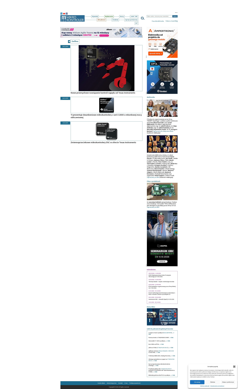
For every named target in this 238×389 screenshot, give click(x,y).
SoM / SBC (134, 16)
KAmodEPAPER (167, 333)
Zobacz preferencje (228, 382)
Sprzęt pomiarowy (131, 20)
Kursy (122, 16)
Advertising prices (111, 383)
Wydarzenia (109, 16)
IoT (136, 23)
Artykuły (115, 20)
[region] (162, 287)
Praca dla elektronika (158, 21)
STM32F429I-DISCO (162, 348)
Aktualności (101, 20)
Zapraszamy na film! (153, 177)
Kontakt (120, 383)
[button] (234, 367)
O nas (126, 383)
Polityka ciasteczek (204, 386)
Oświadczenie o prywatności (217, 386)
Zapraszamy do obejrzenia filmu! (163, 131)
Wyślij (175, 16)
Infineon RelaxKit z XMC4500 (166, 351)
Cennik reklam (101, 383)
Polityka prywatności (135, 383)
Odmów (212, 382)
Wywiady (95, 16)
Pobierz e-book (172, 21)
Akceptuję (197, 382)
